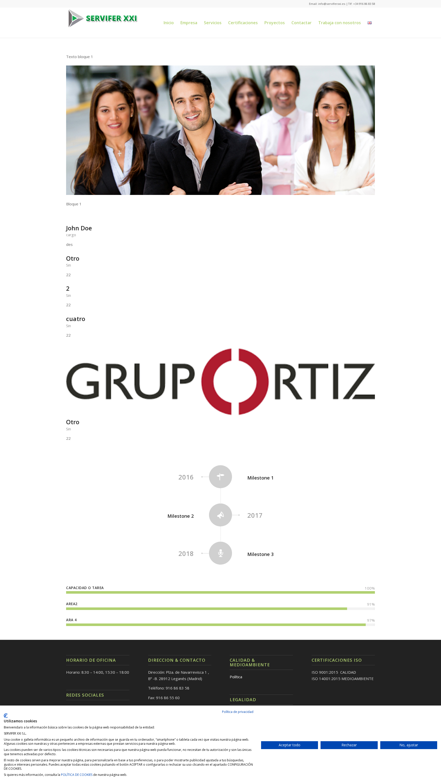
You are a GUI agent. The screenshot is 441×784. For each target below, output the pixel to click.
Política (236, 676)
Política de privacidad (237, 712)
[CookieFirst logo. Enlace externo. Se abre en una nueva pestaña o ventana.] (6, 715)
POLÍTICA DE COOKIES (76, 775)
